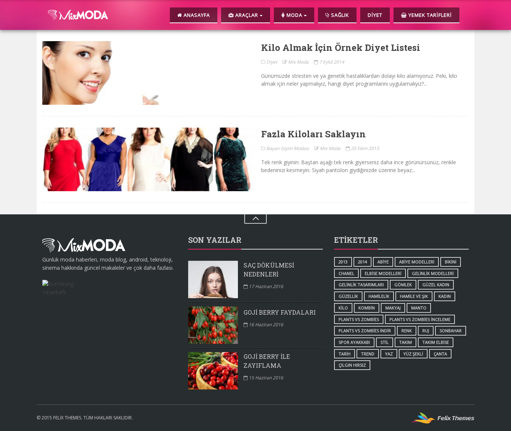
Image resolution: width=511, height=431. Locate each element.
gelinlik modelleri (433, 273)
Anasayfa (196, 15)
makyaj (393, 308)
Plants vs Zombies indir (365, 330)
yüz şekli (413, 354)
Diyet (375, 15)
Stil (384, 342)
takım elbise (435, 342)
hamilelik (378, 296)
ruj (425, 330)
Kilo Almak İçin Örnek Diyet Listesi (340, 48)
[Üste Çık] (255, 219)
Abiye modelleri (416, 262)
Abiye (383, 262)
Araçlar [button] (247, 15)
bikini (450, 262)
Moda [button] (294, 15)
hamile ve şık (414, 296)
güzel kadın (435, 284)
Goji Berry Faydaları (280, 312)
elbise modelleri (383, 273)
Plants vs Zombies (359, 319)
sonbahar (451, 330)
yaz (389, 354)
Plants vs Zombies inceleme (419, 319)
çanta (440, 354)
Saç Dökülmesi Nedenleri (269, 269)
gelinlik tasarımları (361, 284)
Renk (406, 330)
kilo (343, 308)
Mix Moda (298, 62)
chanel (346, 273)
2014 (362, 262)
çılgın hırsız (352, 365)
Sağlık (339, 15)
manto (418, 308)
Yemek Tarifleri (429, 15)
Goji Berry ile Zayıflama (267, 360)
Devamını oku (149, 73)
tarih (345, 354)
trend (367, 354)
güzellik (348, 296)
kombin (366, 308)
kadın (444, 296)
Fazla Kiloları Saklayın (313, 134)
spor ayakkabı (354, 342)
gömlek (403, 284)
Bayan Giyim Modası (287, 148)
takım (405, 342)
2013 (343, 262)
